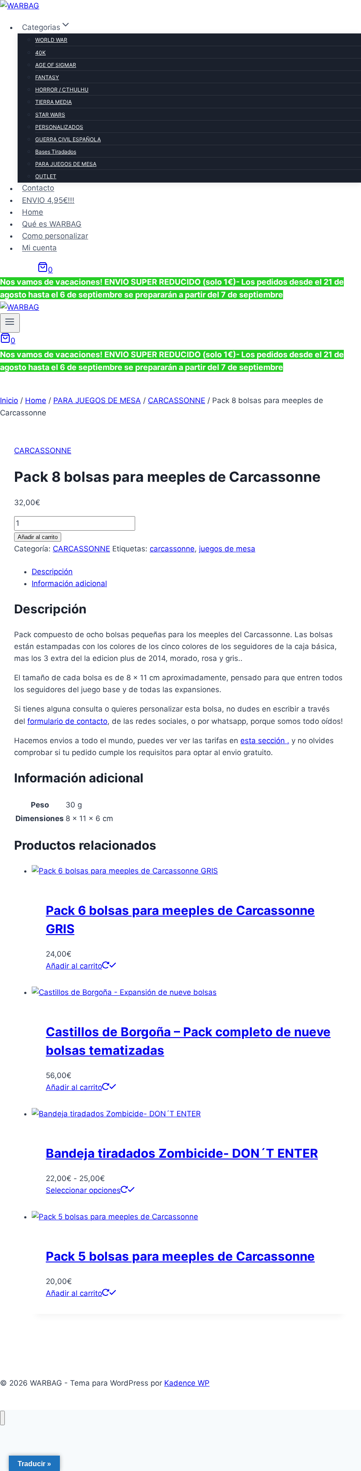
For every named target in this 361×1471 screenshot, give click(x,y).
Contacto (38, 188)
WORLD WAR (51, 40)
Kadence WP (187, 1383)
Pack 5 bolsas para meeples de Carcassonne (180, 1256)
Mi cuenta (39, 248)
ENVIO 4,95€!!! (48, 200)
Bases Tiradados (55, 151)
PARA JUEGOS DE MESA (65, 164)
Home (32, 212)
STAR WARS (50, 114)
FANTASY (47, 77)
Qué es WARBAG (51, 224)
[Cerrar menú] (2, 1418)
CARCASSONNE (42, 450)
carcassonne (172, 548)
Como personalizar (55, 235)
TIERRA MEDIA (53, 102)
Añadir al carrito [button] (74, 965)
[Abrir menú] (10, 323)
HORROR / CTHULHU (61, 89)
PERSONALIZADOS (59, 127)
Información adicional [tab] (69, 583)
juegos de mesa (227, 548)
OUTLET (45, 176)
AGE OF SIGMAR (55, 65)
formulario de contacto (67, 721)
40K (40, 52)
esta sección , (264, 740)
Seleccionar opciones (83, 1190)
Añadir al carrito (38, 537)
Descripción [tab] (52, 571)
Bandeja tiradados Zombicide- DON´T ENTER (182, 1153)
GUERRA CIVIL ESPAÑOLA (68, 139)
